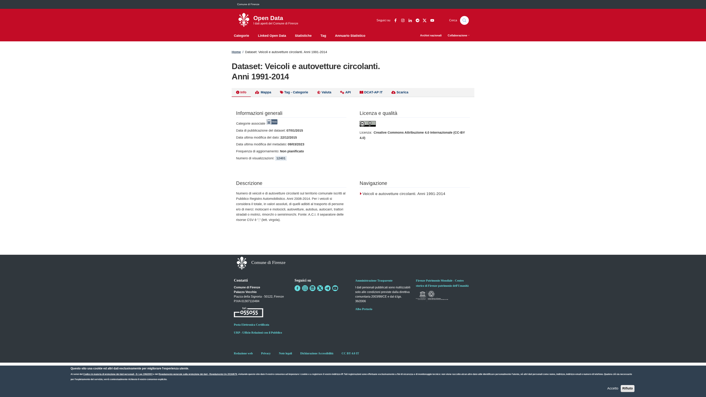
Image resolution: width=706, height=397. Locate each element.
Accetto (612, 388)
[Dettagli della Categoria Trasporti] (272, 123)
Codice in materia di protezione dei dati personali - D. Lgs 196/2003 (118, 374)
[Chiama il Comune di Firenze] (248, 312)
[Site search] (464, 20)
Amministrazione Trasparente (374, 280)
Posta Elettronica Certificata (251, 324)
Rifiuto (627, 388)
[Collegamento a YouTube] (335, 288)
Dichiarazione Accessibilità (316, 353)
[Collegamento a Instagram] (305, 288)
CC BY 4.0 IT (350, 353)
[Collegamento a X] (320, 288)
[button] (459, 36)
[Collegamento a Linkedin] (312, 288)
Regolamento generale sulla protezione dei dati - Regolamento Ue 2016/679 (198, 374)
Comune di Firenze (248, 4)
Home (236, 52)
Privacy (266, 353)
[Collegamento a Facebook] (297, 288)
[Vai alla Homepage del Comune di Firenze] (242, 262)
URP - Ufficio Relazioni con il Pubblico (258, 332)
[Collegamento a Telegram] (328, 288)
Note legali (285, 353)
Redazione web (243, 353)
